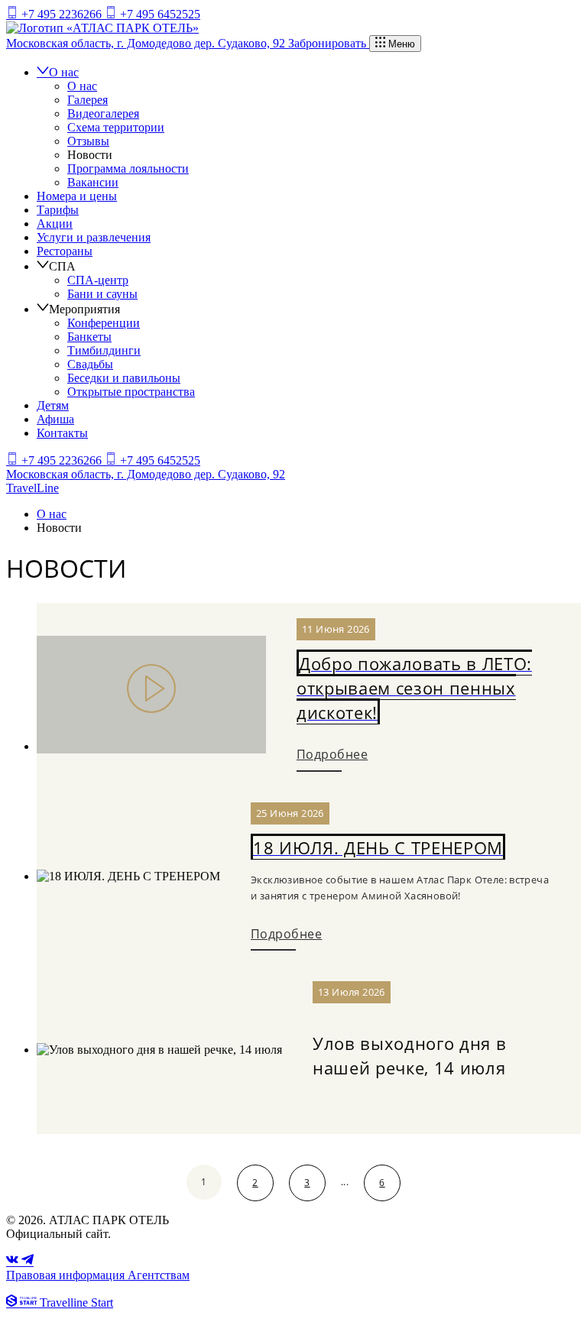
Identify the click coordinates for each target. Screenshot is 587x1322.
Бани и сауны (102, 293)
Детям (53, 405)
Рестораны (64, 251)
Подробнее (332, 754)
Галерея (87, 99)
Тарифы (58, 209)
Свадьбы (90, 364)
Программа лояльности (128, 168)
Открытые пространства (131, 391)
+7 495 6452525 (158, 14)
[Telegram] (27, 1261)
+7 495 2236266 (61, 14)
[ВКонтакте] (13, 1261)
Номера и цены (77, 196)
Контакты (62, 432)
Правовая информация (67, 1275)
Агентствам (159, 1275)
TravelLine (32, 487)
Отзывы (88, 140)
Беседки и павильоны (123, 377)
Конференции (103, 322)
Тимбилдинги (104, 350)
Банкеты (89, 336)
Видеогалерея (103, 113)
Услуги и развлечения (94, 237)
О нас (64, 72)
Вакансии (92, 182)
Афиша (55, 419)
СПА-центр (97, 280)
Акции (55, 223)
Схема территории (115, 127)
